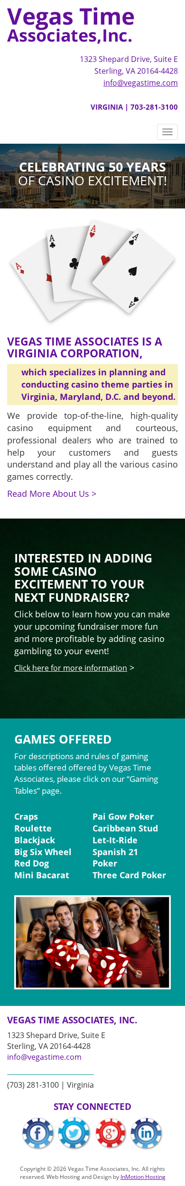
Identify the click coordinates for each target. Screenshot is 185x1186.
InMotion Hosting (143, 1177)
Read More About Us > (51, 493)
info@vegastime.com (140, 83)
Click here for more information (70, 668)
